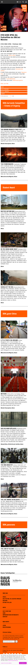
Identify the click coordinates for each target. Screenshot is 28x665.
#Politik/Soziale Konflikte (14, 444)
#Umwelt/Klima (4, 444)
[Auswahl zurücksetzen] (13, 96)
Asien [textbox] (3, 94)
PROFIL (4, 597)
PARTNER (5, 600)
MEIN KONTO (6, 621)
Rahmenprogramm (18, 80)
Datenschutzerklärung (13, 660)
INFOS (4, 607)
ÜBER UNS (5, 593)
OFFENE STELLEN (7, 602)
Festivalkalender (10, 79)
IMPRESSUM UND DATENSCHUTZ (11, 615)
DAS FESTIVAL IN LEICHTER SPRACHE (12, 598)
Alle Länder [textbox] (5, 91)
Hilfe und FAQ (4, 83)
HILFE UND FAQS (7, 611)
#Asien (13, 143)
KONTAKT (5, 616)
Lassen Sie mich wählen (6, 663)
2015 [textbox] (2, 87)
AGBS (4, 613)
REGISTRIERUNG (7, 627)
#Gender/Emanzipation (6, 143)
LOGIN (4, 625)
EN (20, 2)
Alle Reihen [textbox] (5, 89)
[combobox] (14, 87)
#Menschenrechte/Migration (7, 176)
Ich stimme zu (23, 663)
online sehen (12, 55)
